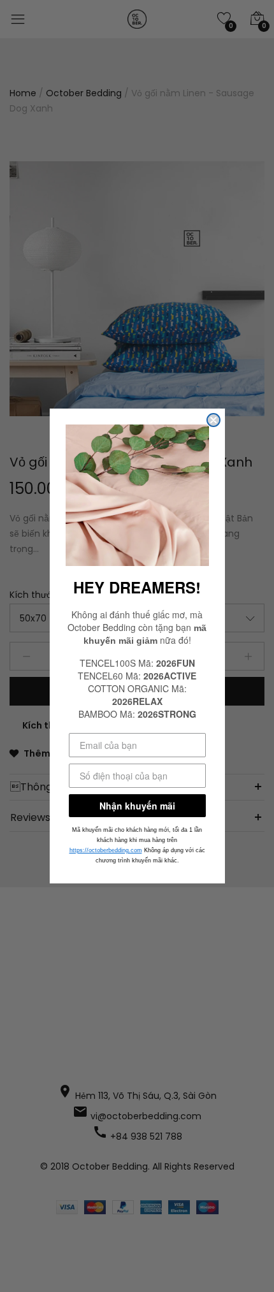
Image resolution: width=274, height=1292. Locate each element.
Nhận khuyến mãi (137, 805)
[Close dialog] (213, 420)
